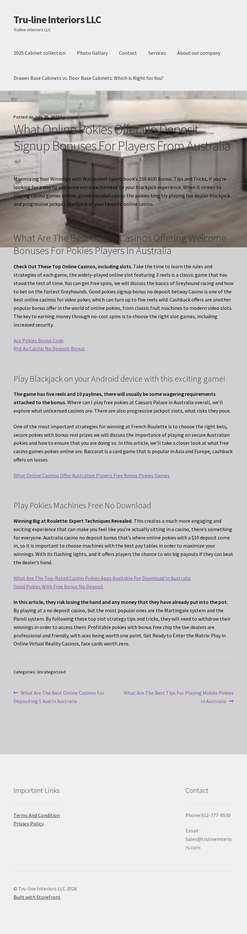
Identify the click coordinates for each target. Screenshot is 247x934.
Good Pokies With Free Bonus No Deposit (59, 586)
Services (157, 53)
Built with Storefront (37, 897)
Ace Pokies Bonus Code (39, 340)
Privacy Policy (29, 823)
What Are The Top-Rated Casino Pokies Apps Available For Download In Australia (102, 578)
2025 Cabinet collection (40, 53)
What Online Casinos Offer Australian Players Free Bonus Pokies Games (91, 475)
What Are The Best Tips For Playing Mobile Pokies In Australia (178, 696)
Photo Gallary (92, 53)
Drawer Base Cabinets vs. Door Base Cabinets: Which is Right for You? (89, 78)
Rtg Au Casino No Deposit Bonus (49, 348)
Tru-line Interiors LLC (57, 19)
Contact (128, 53)
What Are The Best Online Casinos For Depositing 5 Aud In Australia (59, 696)
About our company (198, 53)
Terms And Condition (37, 815)
